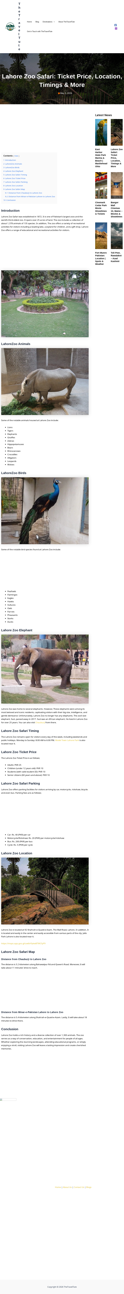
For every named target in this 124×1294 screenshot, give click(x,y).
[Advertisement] (45, 132)
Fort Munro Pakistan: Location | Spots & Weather (101, 258)
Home (29, 22)
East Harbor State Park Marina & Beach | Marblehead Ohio (101, 158)
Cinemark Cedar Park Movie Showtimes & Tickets (101, 208)
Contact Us (79, 1187)
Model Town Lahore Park (67, 740)
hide (16, 156)
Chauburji (40, 722)
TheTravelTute (19, 26)
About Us (67, 1187)
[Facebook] (115, 25)
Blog (37, 22)
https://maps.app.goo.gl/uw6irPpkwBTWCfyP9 (23, 943)
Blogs (88, 1187)
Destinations (47, 22)
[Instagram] (116, 28)
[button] (53, 22)
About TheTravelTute (66, 22)
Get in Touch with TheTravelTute (39, 31)
